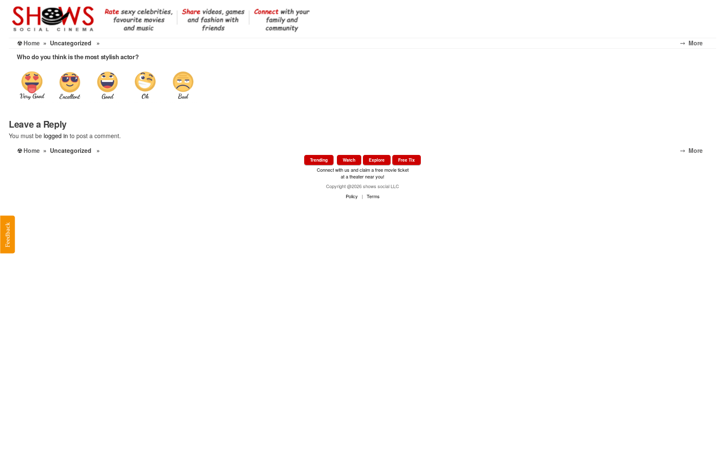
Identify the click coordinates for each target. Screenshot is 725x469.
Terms (373, 196)
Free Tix (406, 160)
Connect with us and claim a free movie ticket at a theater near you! (363, 172)
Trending (319, 160)
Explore (377, 160)
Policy (352, 196)
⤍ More (698, 43)
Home (31, 43)
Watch (349, 160)
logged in (56, 135)
